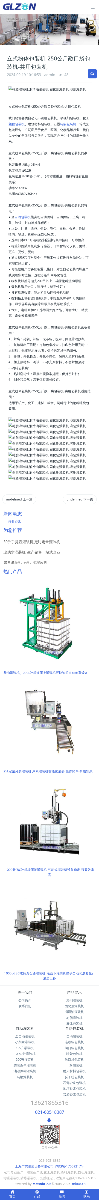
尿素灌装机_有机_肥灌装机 (25, 562)
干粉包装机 (74, 1065)
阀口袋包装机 (74, 1048)
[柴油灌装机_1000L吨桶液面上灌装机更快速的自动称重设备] (49, 622)
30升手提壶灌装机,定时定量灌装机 (31, 541)
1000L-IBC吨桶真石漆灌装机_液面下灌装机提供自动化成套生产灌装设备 (49, 975)
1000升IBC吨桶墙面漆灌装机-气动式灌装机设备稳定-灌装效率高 (49, 872)
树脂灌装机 (74, 1017)
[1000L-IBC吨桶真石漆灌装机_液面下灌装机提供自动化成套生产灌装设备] (49, 923)
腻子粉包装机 (74, 1077)
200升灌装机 (25, 1059)
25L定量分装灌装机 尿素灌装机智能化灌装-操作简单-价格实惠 (48, 771)
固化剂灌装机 (74, 1006)
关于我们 (24, 992)
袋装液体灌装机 (25, 1065)
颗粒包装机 (17, 124)
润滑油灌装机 (74, 1011)
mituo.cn (79, 1184)
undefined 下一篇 (80, 499)
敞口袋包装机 (74, 1059)
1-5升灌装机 (25, 1048)
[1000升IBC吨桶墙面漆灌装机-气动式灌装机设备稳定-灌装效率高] (49, 819)
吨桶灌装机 (25, 1077)
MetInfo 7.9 (41, 1184)
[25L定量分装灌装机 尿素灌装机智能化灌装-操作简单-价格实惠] (49, 721)
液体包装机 (74, 1023)
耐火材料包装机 (74, 1071)
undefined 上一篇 (19, 499)
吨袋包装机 (68, 124)
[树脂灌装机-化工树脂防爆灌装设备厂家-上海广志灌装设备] (20, 7)
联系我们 (24, 1006)
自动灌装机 (25, 1028)
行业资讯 (14, 521)
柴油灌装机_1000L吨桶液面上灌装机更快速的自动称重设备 (45, 672)
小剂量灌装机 (25, 1042)
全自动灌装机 (25, 1036)
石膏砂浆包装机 (74, 1083)
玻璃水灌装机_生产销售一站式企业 (31, 552)
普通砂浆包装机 (74, 1094)
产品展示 (74, 992)
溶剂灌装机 (74, 1000)
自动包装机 (23, 217)
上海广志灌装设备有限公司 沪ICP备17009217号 (49, 1166)
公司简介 (24, 1000)
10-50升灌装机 (24, 1053)
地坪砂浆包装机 (74, 1088)
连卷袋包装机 (74, 1042)
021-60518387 (49, 1112)
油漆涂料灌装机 (25, 1071)
